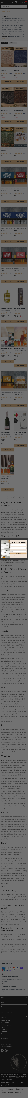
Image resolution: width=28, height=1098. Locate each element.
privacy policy (14, 555)
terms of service (19, 555)
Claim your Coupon (18, 553)
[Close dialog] (26, 540)
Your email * (11, 546)
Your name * (11, 543)
